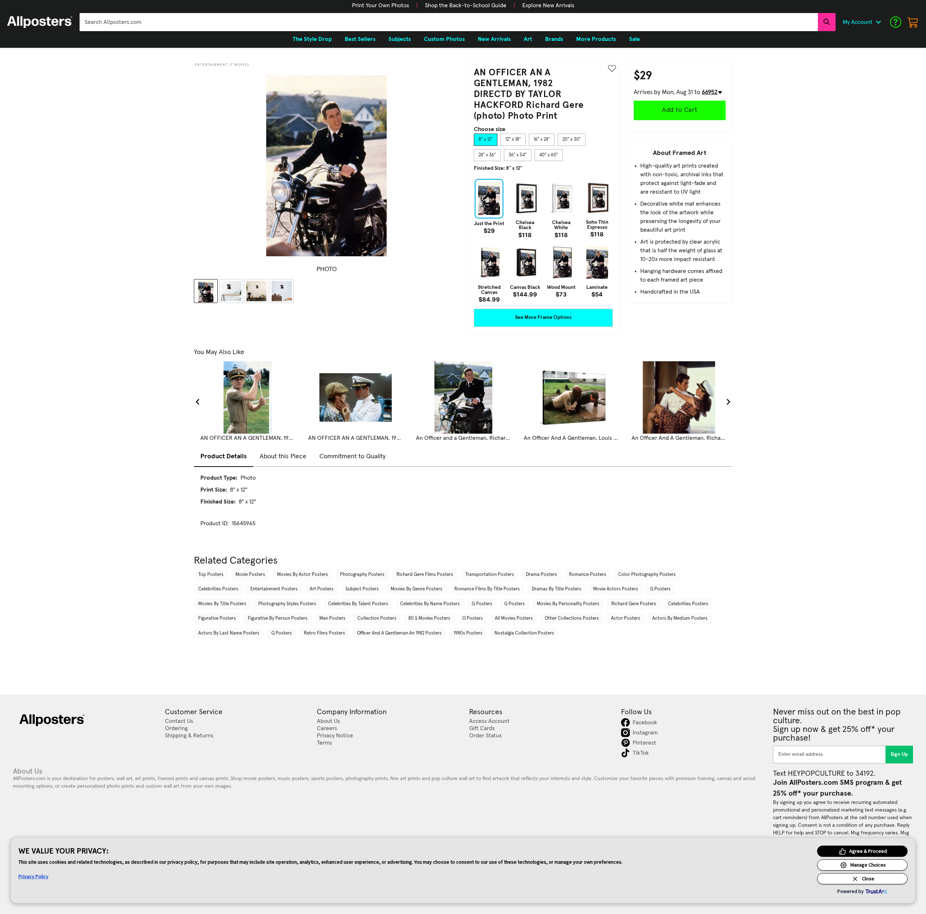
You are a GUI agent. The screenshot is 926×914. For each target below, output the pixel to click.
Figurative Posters (217, 618)
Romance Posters (587, 574)
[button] (380, 5)
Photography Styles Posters (287, 604)
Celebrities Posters (218, 589)
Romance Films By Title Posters (487, 589)
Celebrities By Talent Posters (358, 604)
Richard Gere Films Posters (424, 574)
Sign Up (899, 754)
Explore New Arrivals (548, 5)
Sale (634, 39)
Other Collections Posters (572, 618)
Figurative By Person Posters (277, 618)
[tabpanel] (543, 240)
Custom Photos (444, 39)
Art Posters (322, 589)
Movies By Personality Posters (568, 604)
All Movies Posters (514, 618)
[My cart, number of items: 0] (913, 22)
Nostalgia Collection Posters (524, 633)
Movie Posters (250, 574)
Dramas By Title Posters (556, 589)
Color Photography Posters (647, 574)
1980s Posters (468, 633)
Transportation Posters (489, 574)
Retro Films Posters (324, 633)
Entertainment (211, 65)
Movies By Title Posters (222, 604)
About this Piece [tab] (283, 456)
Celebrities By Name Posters (430, 604)
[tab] (485, 140)
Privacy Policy (33, 876)
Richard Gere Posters (633, 604)
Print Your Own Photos (380, 5)
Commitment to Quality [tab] (352, 456)
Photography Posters (362, 574)
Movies (241, 65)
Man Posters (332, 618)
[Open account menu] (878, 22)
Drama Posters (541, 574)
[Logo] (39, 22)
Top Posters (211, 574)
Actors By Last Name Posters (228, 633)
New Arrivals (494, 39)
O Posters (472, 618)
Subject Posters (362, 589)
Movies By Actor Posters (302, 574)
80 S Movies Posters (429, 618)
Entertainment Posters (274, 589)
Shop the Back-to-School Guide (465, 5)
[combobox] (449, 22)
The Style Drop (312, 39)
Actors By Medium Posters (680, 618)
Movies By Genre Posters (416, 589)
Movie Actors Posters (615, 589)
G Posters (660, 589)
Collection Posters (376, 618)
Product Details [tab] (223, 456)
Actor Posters (625, 618)
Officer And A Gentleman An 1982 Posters (399, 633)
